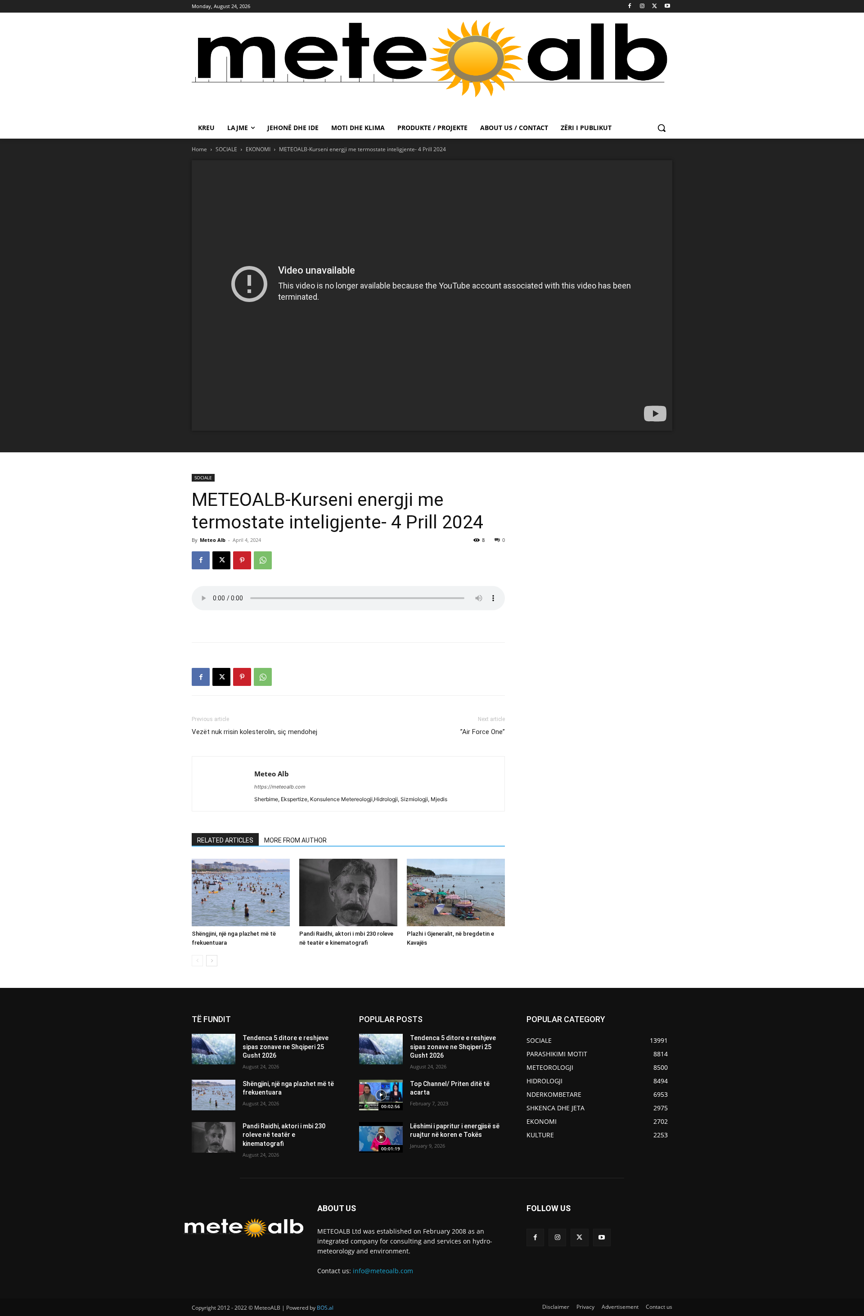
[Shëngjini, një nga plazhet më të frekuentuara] (241, 892)
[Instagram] (642, 6)
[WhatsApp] (263, 560)
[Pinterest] (242, 560)
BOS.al (325, 1307)
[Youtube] (667, 6)
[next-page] (211, 960)
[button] (661, 128)
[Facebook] (630, 6)
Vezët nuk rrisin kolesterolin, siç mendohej (254, 732)
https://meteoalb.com (280, 787)
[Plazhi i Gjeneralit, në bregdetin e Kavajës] (456, 892)
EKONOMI (258, 149)
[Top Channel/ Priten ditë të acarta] (381, 1095)
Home (199, 149)
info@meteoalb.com (383, 1270)
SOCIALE (226, 149)
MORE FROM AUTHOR (295, 840)
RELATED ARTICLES (225, 840)
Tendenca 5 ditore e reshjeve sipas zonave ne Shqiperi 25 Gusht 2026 (285, 1046)
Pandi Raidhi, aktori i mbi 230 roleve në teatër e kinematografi (284, 1134)
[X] (654, 6)
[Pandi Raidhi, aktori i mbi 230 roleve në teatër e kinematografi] (348, 892)
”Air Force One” (482, 732)
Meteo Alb (212, 539)
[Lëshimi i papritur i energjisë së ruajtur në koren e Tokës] (381, 1137)
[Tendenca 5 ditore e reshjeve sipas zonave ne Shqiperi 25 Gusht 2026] (213, 1049)
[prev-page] (197, 960)
